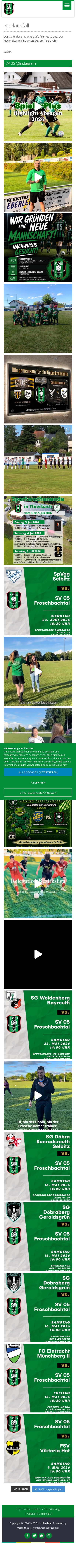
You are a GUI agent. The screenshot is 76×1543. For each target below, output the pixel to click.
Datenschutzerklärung (47, 1509)
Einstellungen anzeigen (38, 792)
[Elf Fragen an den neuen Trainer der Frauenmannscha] (38, 177)
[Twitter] (34, 1536)
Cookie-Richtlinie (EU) (39, 1514)
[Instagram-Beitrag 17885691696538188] (38, 1448)
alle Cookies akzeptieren (38, 772)
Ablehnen (38, 782)
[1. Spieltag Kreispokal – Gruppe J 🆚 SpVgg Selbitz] (38, 459)
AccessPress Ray (49, 1527)
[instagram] (49, 1536)
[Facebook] (27, 1536)
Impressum (23, 1509)
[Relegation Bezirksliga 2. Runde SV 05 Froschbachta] (38, 883)
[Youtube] (42, 1536)
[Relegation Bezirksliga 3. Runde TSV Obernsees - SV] (38, 813)
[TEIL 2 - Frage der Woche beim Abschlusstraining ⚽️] (38, 671)
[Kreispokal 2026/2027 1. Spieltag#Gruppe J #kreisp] (38, 601)
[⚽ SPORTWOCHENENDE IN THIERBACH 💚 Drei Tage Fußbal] (38, 530)
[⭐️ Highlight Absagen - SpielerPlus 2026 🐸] (38, 106)
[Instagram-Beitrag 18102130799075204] (38, 1307)
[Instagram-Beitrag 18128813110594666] (38, 1236)
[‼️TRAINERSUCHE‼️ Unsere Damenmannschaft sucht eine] (38, 1095)
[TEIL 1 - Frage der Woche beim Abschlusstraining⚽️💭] (38, 742)
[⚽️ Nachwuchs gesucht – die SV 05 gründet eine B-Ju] (38, 247)
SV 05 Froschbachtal (40, 1523)
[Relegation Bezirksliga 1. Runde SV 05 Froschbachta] (38, 954)
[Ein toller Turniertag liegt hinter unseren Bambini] (38, 318)
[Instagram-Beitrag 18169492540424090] (38, 1024)
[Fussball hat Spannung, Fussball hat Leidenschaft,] (38, 389)
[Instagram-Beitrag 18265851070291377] (38, 1378)
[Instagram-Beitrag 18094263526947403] (38, 1166)
